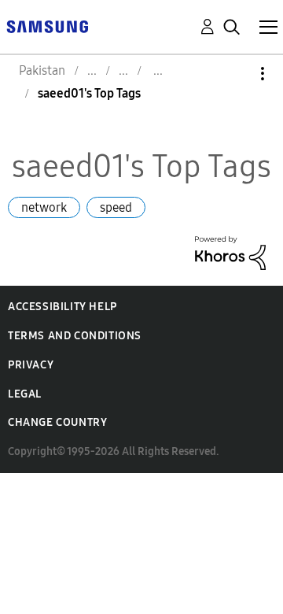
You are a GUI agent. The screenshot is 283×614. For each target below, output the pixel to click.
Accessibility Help (62, 306)
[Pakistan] (47, 25)
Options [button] (236, 73)
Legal (25, 394)
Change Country (57, 422)
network (44, 207)
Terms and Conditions (75, 335)
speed (116, 207)
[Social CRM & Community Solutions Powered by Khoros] (230, 251)
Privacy (30, 365)
